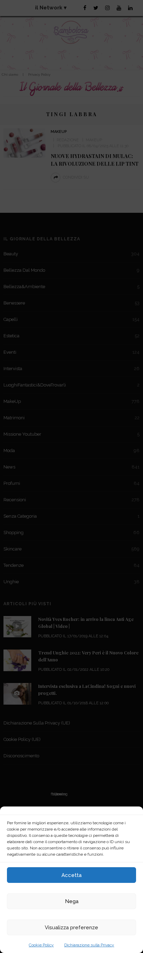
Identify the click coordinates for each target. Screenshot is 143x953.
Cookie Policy (41, 945)
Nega (71, 901)
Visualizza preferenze (71, 927)
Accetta (71, 875)
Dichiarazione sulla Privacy (89, 945)
